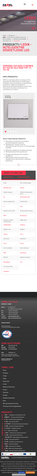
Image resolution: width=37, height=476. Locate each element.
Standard (16, 41)
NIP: (2, 345)
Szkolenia (5, 392)
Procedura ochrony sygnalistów (12, 406)
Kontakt (5, 395)
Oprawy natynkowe (19, 39)
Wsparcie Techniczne (9, 387)
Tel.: (2, 310)
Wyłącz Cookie (30, 472)
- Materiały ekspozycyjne (13, 448)
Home (4, 370)
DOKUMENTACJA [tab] (8, 177)
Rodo (4, 400)
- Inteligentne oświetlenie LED (14, 37)
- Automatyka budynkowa (13, 419)
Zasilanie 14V (7, 41)
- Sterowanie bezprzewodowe (16, 424)
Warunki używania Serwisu (10, 403)
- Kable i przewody (11, 430)
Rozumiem (21, 472)
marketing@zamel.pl (13, 316)
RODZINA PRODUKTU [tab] (23, 177)
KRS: (2, 352)
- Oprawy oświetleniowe (14, 417)
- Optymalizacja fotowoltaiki (16, 437)
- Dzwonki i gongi (11, 444)
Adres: (3, 307)
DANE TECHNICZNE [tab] (13, 173)
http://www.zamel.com (14, 318)
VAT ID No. (4, 349)
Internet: (4, 318)
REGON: (3, 347)
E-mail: (3, 316)
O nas (4, 378)
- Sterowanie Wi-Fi (11, 421)
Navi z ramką (7, 39)
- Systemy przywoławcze (13, 441)
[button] (4, 113)
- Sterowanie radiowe (12, 446)
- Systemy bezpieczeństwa (14, 426)
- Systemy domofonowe (13, 435)
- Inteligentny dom (12, 428)
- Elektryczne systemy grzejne (15, 433)
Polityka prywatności (9, 398)
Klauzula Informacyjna (18, 474)
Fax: (2, 314)
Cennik (5, 384)
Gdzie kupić (6, 381)
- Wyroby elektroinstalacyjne (14, 450)
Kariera (5, 389)
